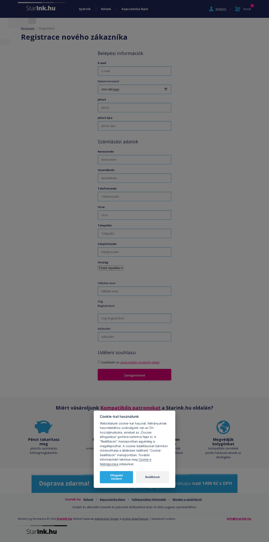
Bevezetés (28, 28)
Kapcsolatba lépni (135, 9)
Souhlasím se (130, 362)
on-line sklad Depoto (135, 519)
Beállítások (152, 477)
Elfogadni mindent (116, 477)
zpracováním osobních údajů (140, 362)
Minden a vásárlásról (187, 499)
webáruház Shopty (107, 519)
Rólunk (106, 9)
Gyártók (85, 9)
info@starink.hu (239, 519)
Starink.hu (64, 519)
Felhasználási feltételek (149, 499)
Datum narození (108, 81)
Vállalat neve (106, 283)
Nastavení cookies (163, 519)
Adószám (104, 328)
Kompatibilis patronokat (130, 407)
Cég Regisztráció (106, 303)
